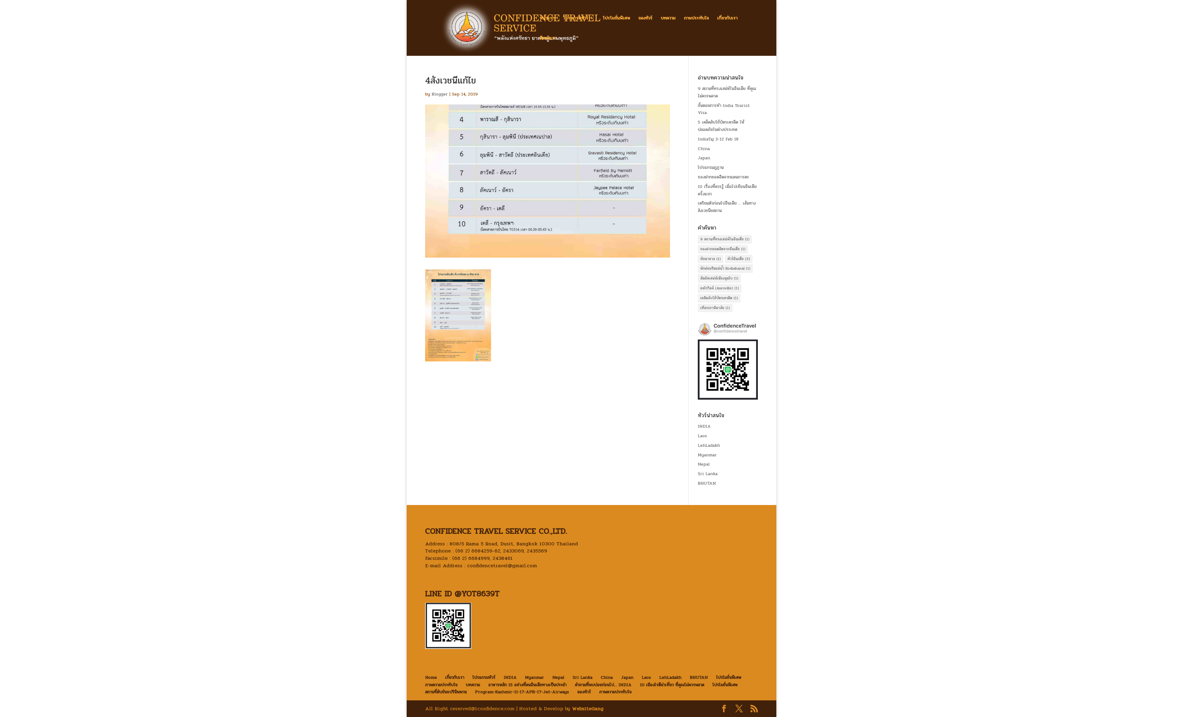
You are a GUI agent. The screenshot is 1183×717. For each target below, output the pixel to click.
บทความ (668, 19)
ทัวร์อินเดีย (738, 259)
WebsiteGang (588, 708)
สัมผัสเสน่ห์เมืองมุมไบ (719, 278)
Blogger (440, 94)
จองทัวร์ (645, 19)
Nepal (704, 464)
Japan (704, 158)
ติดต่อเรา (548, 39)
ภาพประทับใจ (696, 19)
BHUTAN (707, 483)
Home (431, 677)
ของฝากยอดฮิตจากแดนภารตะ (723, 177)
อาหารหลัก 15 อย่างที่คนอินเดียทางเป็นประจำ (527, 685)
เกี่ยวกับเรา (727, 19)
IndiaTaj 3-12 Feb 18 (718, 139)
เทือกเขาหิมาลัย (715, 308)
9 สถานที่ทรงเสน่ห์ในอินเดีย (725, 239)
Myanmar (707, 455)
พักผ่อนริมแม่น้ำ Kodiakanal (725, 268)
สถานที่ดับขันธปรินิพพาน (446, 692)
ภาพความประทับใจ (441, 685)
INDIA (704, 426)
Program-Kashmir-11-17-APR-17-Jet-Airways (522, 692)
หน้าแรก (547, 19)
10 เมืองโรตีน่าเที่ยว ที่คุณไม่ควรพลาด (672, 685)
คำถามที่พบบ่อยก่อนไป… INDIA (603, 685)
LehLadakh (709, 445)
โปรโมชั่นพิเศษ (616, 19)
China (704, 148)
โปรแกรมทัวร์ (575, 19)
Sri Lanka (708, 474)
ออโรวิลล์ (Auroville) (719, 288)
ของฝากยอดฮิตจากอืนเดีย (723, 249)
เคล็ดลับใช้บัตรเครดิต (719, 298)
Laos (702, 436)
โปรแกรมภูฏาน (711, 167)
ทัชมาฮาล (710, 259)
